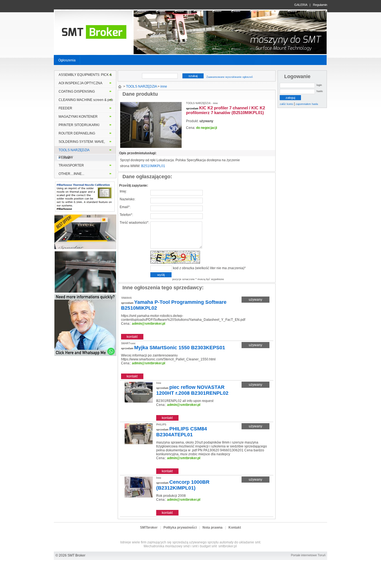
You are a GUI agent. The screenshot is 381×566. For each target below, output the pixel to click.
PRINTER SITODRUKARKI (79, 125)
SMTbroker (149, 527)
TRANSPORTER (71, 165)
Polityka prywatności (180, 527)
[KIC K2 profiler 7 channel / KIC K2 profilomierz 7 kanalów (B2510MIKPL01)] (151, 147)
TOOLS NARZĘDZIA (74, 150)
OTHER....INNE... (71, 174)
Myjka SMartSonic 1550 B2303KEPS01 (179, 347)
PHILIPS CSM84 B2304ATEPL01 (181, 431)
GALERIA (300, 4)
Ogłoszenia (67, 60)
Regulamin (320, 4)
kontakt (132, 337)
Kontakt (234, 527)
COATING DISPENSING (77, 91)
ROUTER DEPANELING (77, 133)
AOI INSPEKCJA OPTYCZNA (80, 83)
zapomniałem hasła (307, 104)
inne (66, 158)
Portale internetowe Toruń (308, 555)
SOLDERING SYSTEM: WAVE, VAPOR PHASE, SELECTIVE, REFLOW (82, 143)
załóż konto (286, 104)
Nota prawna (212, 527)
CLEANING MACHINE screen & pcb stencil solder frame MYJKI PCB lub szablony (86, 101)
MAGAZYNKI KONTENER (78, 117)
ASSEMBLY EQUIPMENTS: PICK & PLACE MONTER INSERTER (85, 76)
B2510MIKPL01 (153, 166)
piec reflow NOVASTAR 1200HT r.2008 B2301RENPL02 (192, 390)
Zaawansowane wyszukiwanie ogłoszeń (229, 77)
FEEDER (65, 108)
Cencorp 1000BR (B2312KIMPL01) (182, 485)
